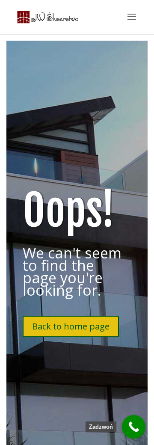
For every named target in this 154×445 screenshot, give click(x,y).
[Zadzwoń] (133, 427)
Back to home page (71, 326)
